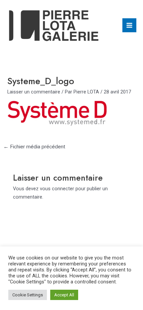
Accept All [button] (64, 294)
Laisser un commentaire (33, 92)
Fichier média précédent (34, 147)
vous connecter (57, 189)
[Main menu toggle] (129, 25)
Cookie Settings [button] (27, 294)
